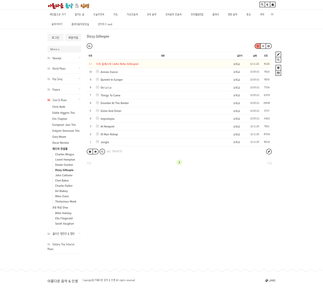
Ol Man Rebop (109, 134)
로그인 (55, 37)
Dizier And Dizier (111, 111)
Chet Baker (62, 180)
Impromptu (108, 119)
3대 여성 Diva (60, 207)
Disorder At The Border (115, 103)
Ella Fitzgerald (64, 218)
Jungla (105, 142)
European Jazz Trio (64, 125)
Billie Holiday (63, 213)
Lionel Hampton (65, 159)
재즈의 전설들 (60, 148)
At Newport (107, 126)
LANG (272, 280)
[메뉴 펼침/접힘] (49, 58)
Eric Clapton (59, 119)
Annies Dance (109, 72)
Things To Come (110, 95)
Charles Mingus (64, 154)
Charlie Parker (64, 186)
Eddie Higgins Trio (63, 113)
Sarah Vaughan (64, 223)
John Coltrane (64, 175)
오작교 (236, 64)
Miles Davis (62, 196)
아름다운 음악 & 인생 (62, 280)
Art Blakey (61, 191)
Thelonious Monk (65, 201)
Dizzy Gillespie (64, 170)
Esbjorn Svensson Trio (65, 130)
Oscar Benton (60, 142)
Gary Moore (59, 136)
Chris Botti (58, 107)
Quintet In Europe (112, 79)
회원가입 (73, 37)
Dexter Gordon (64, 165)
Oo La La (106, 87)
